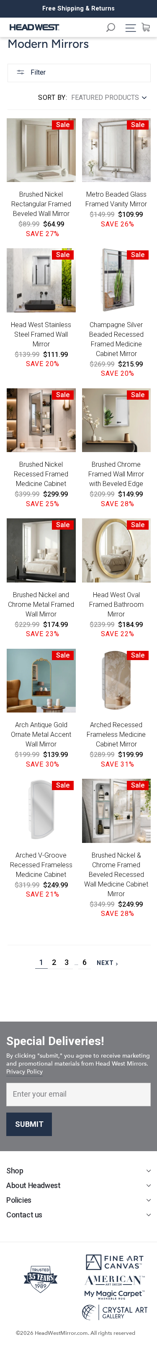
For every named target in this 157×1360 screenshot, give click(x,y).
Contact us (24, 1214)
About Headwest (33, 1185)
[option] (78, 8)
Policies (18, 1200)
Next (109, 963)
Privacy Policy (24, 1072)
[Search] (114, 29)
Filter (37, 72)
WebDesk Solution (79, 1341)
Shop (14, 1170)
